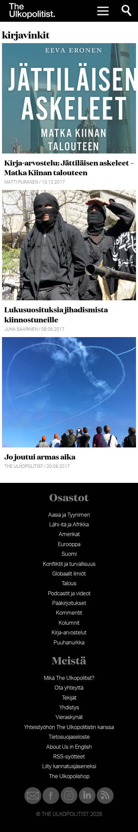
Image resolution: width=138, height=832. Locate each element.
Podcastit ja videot (69, 593)
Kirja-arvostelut (69, 632)
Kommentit (69, 613)
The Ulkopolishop (69, 776)
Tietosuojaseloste (69, 737)
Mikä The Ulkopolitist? (69, 678)
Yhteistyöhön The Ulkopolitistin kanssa (69, 727)
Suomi (69, 554)
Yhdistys (69, 707)
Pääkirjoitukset (69, 603)
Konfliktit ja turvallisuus (69, 564)
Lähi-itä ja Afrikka (69, 524)
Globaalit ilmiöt (69, 574)
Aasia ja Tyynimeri (69, 515)
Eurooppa (69, 544)
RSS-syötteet (69, 756)
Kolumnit (69, 623)
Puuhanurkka (69, 642)
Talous (69, 583)
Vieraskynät (69, 717)
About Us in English (69, 747)
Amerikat (69, 534)
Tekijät (69, 698)
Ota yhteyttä (69, 688)
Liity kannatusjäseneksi (69, 766)
